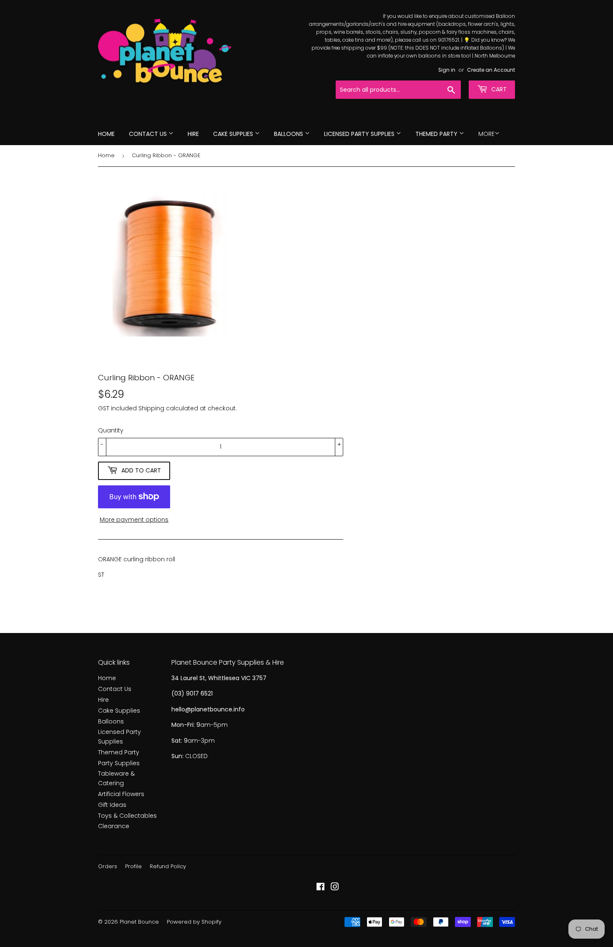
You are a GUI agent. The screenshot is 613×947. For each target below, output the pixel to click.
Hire (193, 134)
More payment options (134, 519)
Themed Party (437, 134)
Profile (133, 866)
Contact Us (148, 134)
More (486, 134)
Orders (107, 866)
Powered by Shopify (194, 922)
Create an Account (491, 70)
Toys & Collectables (127, 815)
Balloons (289, 134)
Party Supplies (119, 763)
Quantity (110, 430)
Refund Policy (168, 866)
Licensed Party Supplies (360, 134)
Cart (498, 89)
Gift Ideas (112, 805)
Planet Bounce (139, 922)
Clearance (113, 826)
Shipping (151, 408)
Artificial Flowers (121, 794)
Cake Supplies (234, 134)
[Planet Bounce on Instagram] (335, 888)
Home (106, 134)
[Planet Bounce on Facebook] (320, 888)
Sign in (446, 70)
